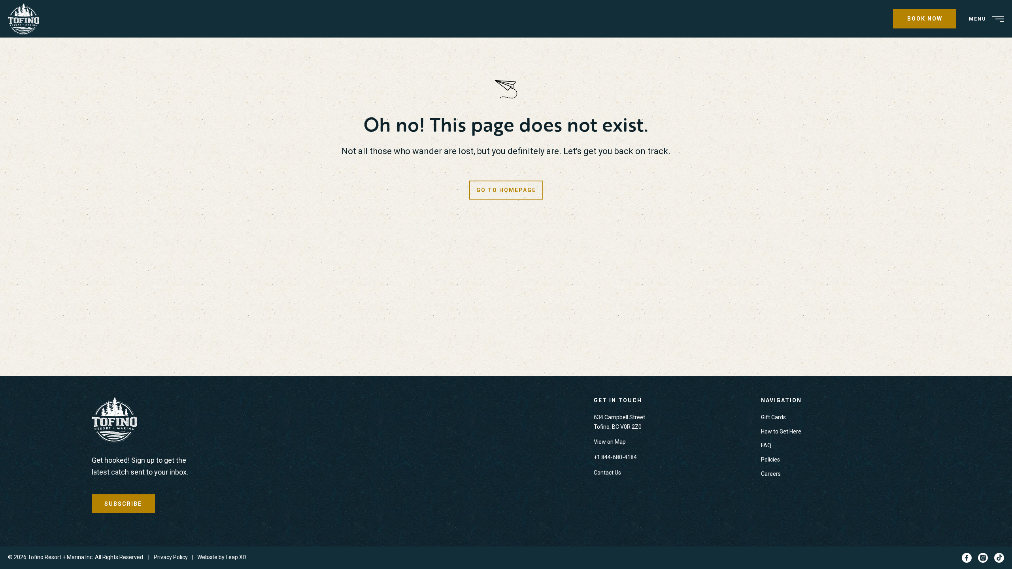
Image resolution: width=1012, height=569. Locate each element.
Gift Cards (773, 417)
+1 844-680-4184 (615, 457)
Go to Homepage (506, 190)
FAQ (766, 445)
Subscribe (123, 504)
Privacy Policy (171, 557)
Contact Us (607, 472)
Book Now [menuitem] (924, 18)
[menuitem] (26, 19)
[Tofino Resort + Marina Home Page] (114, 421)
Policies (770, 459)
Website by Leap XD (221, 557)
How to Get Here (781, 431)
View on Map (610, 442)
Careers (771, 474)
